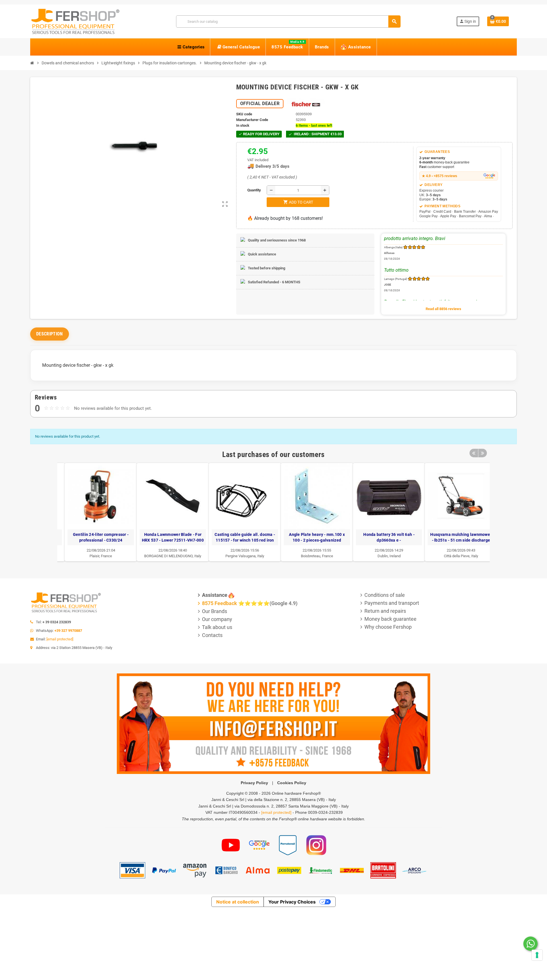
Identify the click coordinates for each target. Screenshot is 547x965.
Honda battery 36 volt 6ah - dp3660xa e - (381, 537)
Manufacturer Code (252, 120)
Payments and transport (391, 603)
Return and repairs (385, 611)
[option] (94, 512)
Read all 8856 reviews (443, 309)
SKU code (244, 114)
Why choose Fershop (388, 627)
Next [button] (482, 453)
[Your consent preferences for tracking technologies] (537, 955)
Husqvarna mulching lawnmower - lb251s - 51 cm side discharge (453, 537)
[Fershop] (75, 21)
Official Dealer (260, 103)
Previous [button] (474, 453)
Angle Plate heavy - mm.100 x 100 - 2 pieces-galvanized (310, 537)
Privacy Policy (254, 782)
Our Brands (214, 611)
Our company (217, 619)
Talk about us (217, 627)
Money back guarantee (390, 619)
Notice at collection (237, 902)
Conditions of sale (384, 595)
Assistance (214, 595)
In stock (242, 125)
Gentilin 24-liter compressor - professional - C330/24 (93, 537)
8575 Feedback (219, 603)
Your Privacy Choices (292, 902)
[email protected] (59, 639)
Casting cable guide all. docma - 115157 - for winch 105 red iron (237, 537)
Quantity (248, 190)
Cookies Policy (291, 782)
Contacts (212, 635)
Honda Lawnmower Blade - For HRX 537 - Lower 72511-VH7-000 (165, 537)
